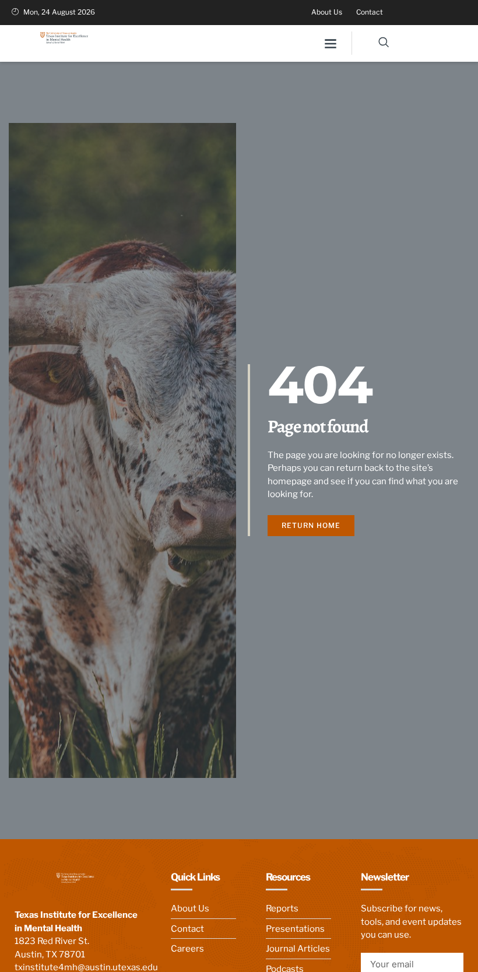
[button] (330, 43)
